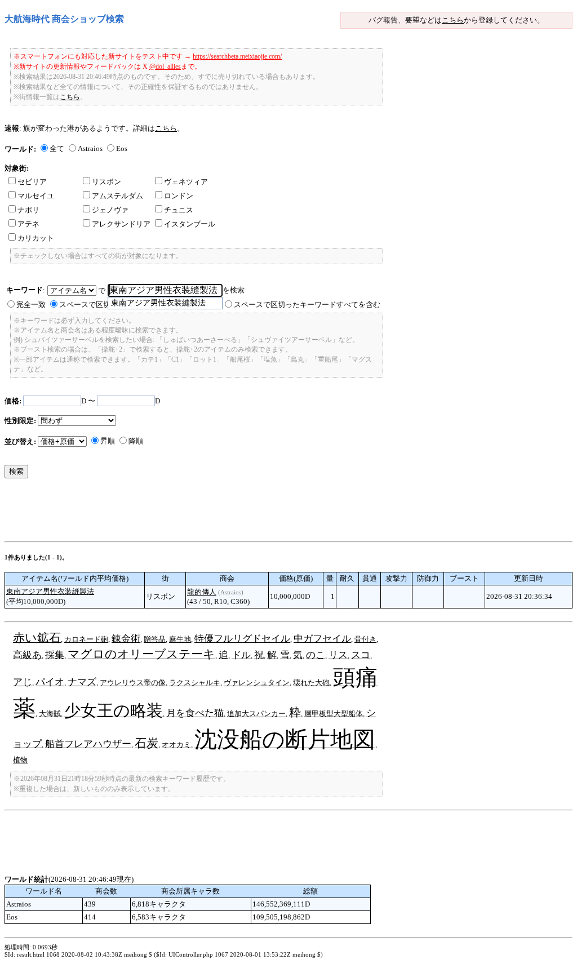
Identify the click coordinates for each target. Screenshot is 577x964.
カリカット (35, 238)
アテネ (28, 224)
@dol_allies (165, 66)
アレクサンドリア (121, 224)
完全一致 (31, 304)
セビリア (32, 181)
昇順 (107, 441)
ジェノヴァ (110, 210)
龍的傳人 (201, 592)
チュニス (178, 210)
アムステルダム (117, 196)
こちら (453, 20)
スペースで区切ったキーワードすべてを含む (307, 304)
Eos (121, 148)
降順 (135, 441)
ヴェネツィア (186, 181)
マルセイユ (35, 196)
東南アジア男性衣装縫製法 (50, 591)
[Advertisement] (210, 512)
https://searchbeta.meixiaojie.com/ (237, 56)
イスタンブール (189, 224)
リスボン (106, 181)
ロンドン (178, 196)
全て (57, 148)
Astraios (90, 148)
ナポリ (28, 210)
